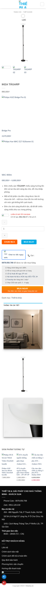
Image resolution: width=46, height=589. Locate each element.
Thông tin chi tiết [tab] (11, 305)
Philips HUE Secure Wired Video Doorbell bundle (7, 472)
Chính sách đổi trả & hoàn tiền (14, 556)
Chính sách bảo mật (10, 552)
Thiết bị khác (27, 12)
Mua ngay (29, 242)
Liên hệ (5, 548)
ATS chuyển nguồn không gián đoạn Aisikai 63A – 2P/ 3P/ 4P (23, 472)
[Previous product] (23, 16)
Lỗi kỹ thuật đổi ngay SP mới (17, 274)
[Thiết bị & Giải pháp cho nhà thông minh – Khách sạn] (23, 4)
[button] (3, 4)
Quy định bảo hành (10, 560)
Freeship (10, 280)
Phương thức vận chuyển (12, 564)
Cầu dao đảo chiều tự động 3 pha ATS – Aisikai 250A (37, 472)
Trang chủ (17, 12)
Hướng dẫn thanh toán (11, 568)
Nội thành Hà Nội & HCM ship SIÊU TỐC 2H (22, 277)
